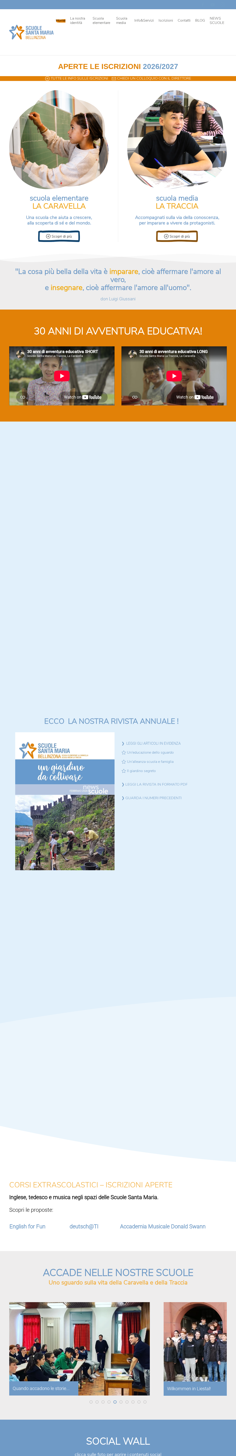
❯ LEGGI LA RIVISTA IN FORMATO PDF (154, 784)
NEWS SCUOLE (217, 20)
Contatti (184, 20)
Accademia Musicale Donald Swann (163, 1226)
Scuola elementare (101, 20)
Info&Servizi (144, 20)
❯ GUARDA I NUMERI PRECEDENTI (151, 798)
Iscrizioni (166, 20)
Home (60, 20)
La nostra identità (77, 20)
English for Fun (27, 1226)
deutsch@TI (84, 1226)
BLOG (200, 20)
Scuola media (121, 20)
